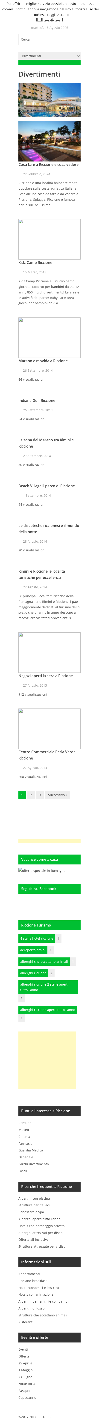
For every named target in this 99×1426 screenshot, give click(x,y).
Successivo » (57, 795)
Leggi (51, 14)
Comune (24, 1123)
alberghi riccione (33, 973)
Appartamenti (29, 1274)
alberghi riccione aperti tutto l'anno (47, 1009)
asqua (24, 1390)
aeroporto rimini (33, 950)
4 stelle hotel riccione (36, 938)
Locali (22, 1171)
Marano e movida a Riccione (43, 360)
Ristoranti (25, 1322)
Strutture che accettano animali (42, 1315)
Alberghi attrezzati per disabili (41, 1233)
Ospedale (25, 1157)
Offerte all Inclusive (33, 1239)
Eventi (23, 1349)
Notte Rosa (26, 1383)
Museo (23, 1129)
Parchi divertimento (33, 1164)
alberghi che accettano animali (44, 961)
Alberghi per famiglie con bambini (44, 1301)
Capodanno (27, 1397)
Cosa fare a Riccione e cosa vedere (48, 164)
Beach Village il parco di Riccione (46, 485)
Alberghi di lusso (31, 1308)
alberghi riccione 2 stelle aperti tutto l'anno (44, 987)
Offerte (23, 1356)
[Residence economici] (41, 870)
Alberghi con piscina (34, 1198)
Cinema (24, 1136)
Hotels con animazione (35, 1294)
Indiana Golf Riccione (36, 400)
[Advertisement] (47, 1060)
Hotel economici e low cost (38, 1287)
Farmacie (25, 1143)
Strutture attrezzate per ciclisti (42, 1246)
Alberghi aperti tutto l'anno (39, 1219)
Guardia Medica (30, 1150)
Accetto (63, 14)
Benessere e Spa (31, 1212)
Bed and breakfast (32, 1281)
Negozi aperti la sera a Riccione (45, 675)
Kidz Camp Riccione (35, 262)
